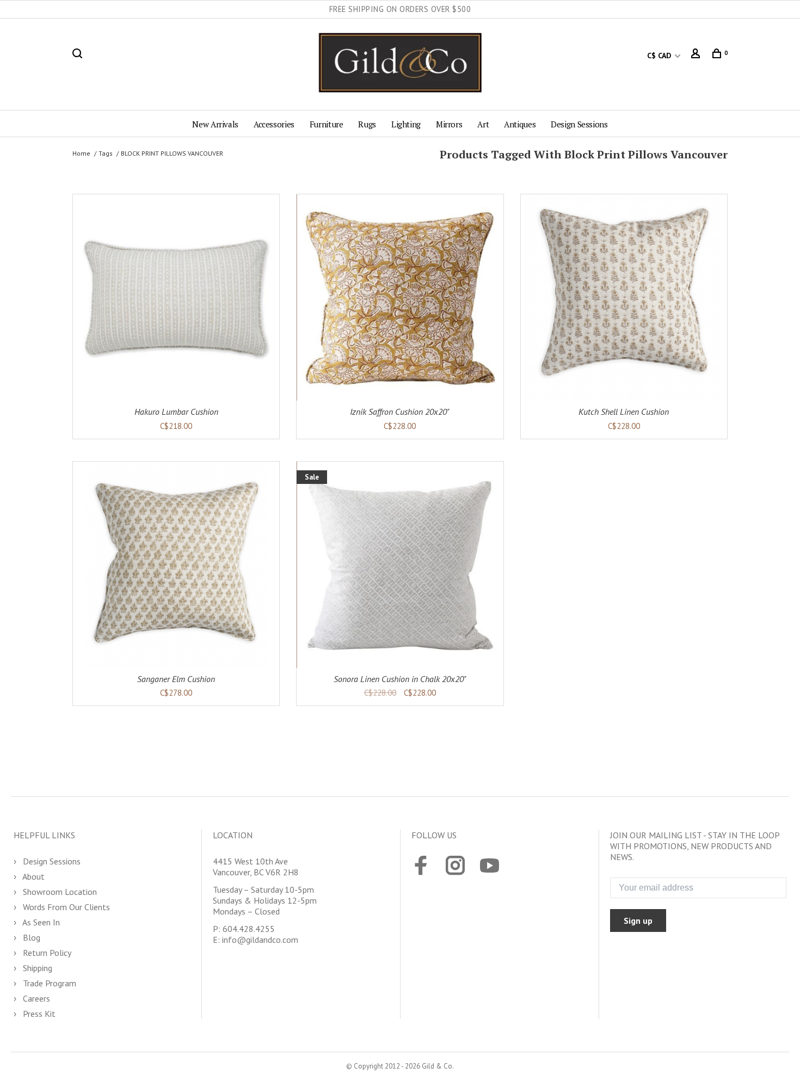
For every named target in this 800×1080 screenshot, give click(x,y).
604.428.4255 (249, 928)
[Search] (78, 55)
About (33, 876)
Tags (106, 153)
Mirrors (449, 124)
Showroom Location (59, 891)
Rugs (367, 124)
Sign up (638, 920)
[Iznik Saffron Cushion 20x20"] (400, 297)
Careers (35, 998)
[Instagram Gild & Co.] (455, 866)
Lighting (406, 124)
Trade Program (48, 983)
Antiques (520, 124)
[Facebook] (420, 866)
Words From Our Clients (65, 906)
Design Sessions (579, 124)
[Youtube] (489, 866)
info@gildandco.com (260, 939)
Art (483, 124)
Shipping (36, 967)
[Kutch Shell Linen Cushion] (624, 297)
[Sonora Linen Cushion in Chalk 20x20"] (400, 565)
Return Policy (46, 952)
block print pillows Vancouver (172, 153)
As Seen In (40, 922)
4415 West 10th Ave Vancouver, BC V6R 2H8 (256, 866)
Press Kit (38, 1013)
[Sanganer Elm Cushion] (176, 565)
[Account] (697, 55)
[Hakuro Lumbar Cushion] (176, 297)
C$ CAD (660, 55)
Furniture (326, 124)
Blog (30, 937)
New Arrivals (215, 124)
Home (81, 153)
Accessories (274, 124)
